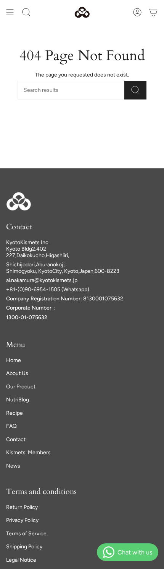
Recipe (14, 413)
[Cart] (153, 12)
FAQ (11, 426)
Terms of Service (26, 533)
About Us (17, 373)
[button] (26, 12)
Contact (16, 439)
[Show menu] (10, 12)
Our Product (20, 386)
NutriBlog (17, 399)
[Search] (135, 90)
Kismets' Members (28, 452)
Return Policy (22, 507)
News (13, 466)
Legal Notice (21, 560)
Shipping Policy (24, 546)
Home (13, 360)
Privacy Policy (22, 520)
